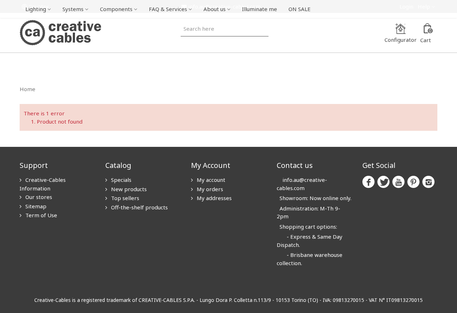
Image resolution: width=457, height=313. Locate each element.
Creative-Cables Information (43, 184)
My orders (209, 189)
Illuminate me (259, 9)
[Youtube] (398, 182)
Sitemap (35, 206)
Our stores (38, 196)
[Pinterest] (413, 182)
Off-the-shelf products (139, 207)
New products (128, 189)
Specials (120, 179)
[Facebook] (368, 182)
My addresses (213, 198)
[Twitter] (383, 182)
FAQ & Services (168, 9)
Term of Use (40, 215)
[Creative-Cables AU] (60, 32)
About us (215, 9)
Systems (73, 9)
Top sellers (124, 198)
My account (210, 179)
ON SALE (299, 9)
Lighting (35, 9)
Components (116, 9)
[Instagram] (428, 182)
